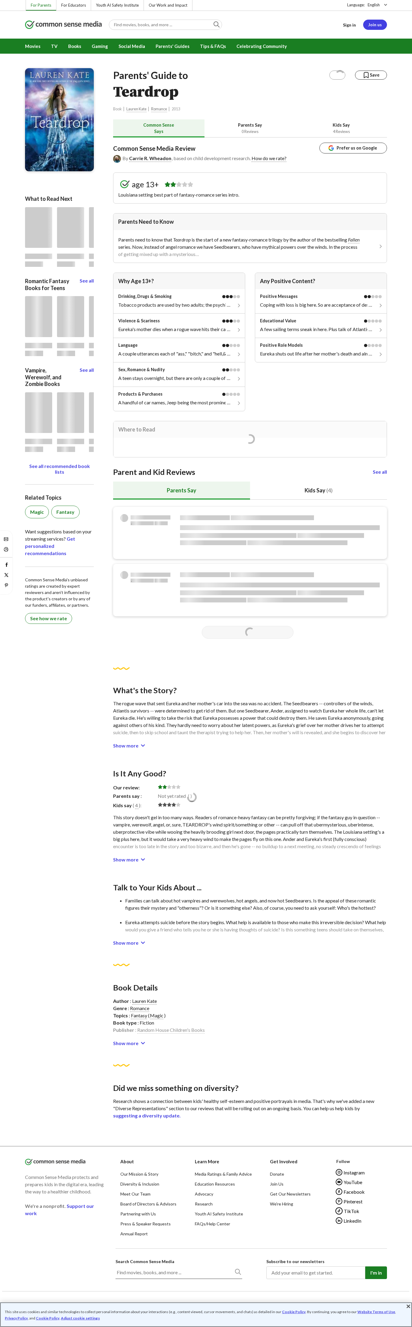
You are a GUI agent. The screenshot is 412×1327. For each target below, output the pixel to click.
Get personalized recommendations (50, 546)
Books (74, 46)
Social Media (132, 46)
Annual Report (134, 1233)
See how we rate (48, 618)
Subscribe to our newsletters (295, 1261)
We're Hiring (281, 1203)
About (127, 1161)
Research (204, 1203)
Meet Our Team (135, 1193)
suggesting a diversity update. (147, 1115)
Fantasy (139, 1015)
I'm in (376, 1272)
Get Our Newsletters (290, 1193)
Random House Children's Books (171, 1030)
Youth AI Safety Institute (117, 5)
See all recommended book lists (59, 469)
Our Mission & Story (139, 1174)
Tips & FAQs (213, 46)
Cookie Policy (294, 1312)
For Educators (73, 5)
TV (54, 46)
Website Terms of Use (376, 1312)
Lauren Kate (136, 109)
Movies (32, 46)
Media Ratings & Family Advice (223, 1174)
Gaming (100, 46)
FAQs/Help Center (212, 1223)
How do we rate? (269, 158)
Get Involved (283, 1161)
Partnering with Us (138, 1213)
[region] (206, 1314)
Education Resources (215, 1183)
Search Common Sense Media (145, 1261)
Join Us (277, 1183)
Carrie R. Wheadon (150, 158)
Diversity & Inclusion (139, 1183)
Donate (277, 1174)
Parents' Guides (172, 46)
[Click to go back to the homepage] (63, 25)
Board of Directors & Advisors (148, 1203)
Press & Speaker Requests (145, 1223)
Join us (375, 24)
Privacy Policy (16, 1318)
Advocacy (204, 1193)
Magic (156, 1015)
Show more (125, 745)
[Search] (237, 1273)
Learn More (207, 1161)
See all (380, 472)
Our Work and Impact (168, 5)
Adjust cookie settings (80, 1318)
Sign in (349, 24)
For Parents (41, 5)
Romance (159, 109)
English (374, 4)
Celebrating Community (261, 46)
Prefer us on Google (357, 147)
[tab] (158, 128)
